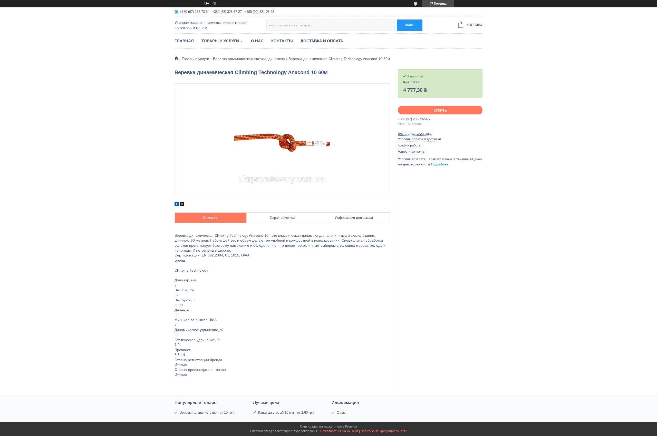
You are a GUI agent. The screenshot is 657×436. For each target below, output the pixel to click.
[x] (182, 205)
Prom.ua (351, 426)
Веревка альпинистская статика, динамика (249, 59)
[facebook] (177, 205)
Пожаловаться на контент (339, 431)
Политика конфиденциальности (384, 431)
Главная (184, 41)
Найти (409, 25)
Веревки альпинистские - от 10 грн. (207, 412)
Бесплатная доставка (414, 133)
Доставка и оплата (322, 41)
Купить (440, 110)
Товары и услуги (220, 41)
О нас (257, 41)
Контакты (282, 41)
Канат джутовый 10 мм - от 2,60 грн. (286, 412)
